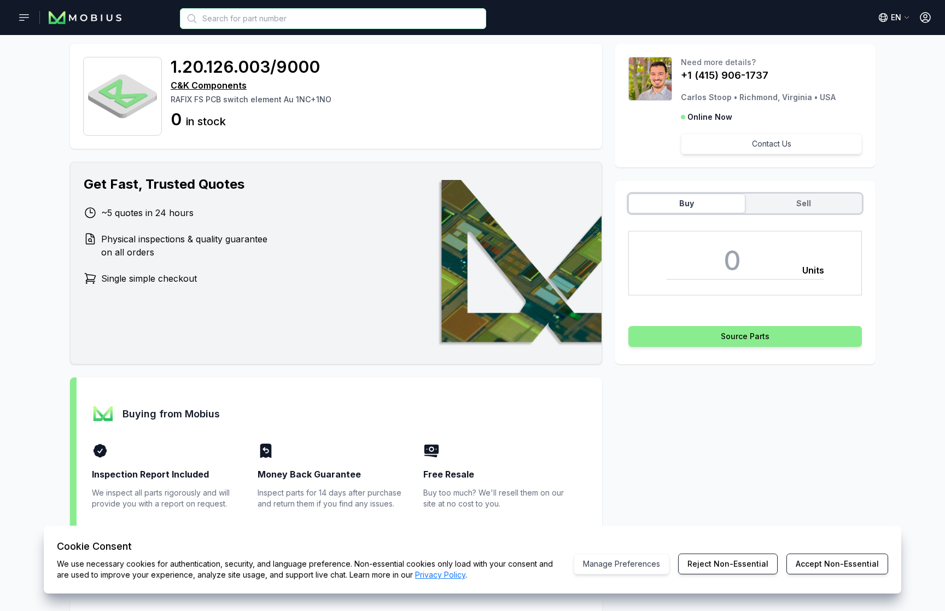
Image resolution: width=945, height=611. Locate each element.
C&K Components (209, 85)
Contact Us (771, 143)
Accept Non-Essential (837, 563)
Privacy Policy (440, 574)
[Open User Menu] (925, 17)
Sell (803, 203)
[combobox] (333, 18)
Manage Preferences (621, 563)
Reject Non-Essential (727, 563)
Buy (686, 203)
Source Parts (745, 336)
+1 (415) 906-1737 (724, 75)
